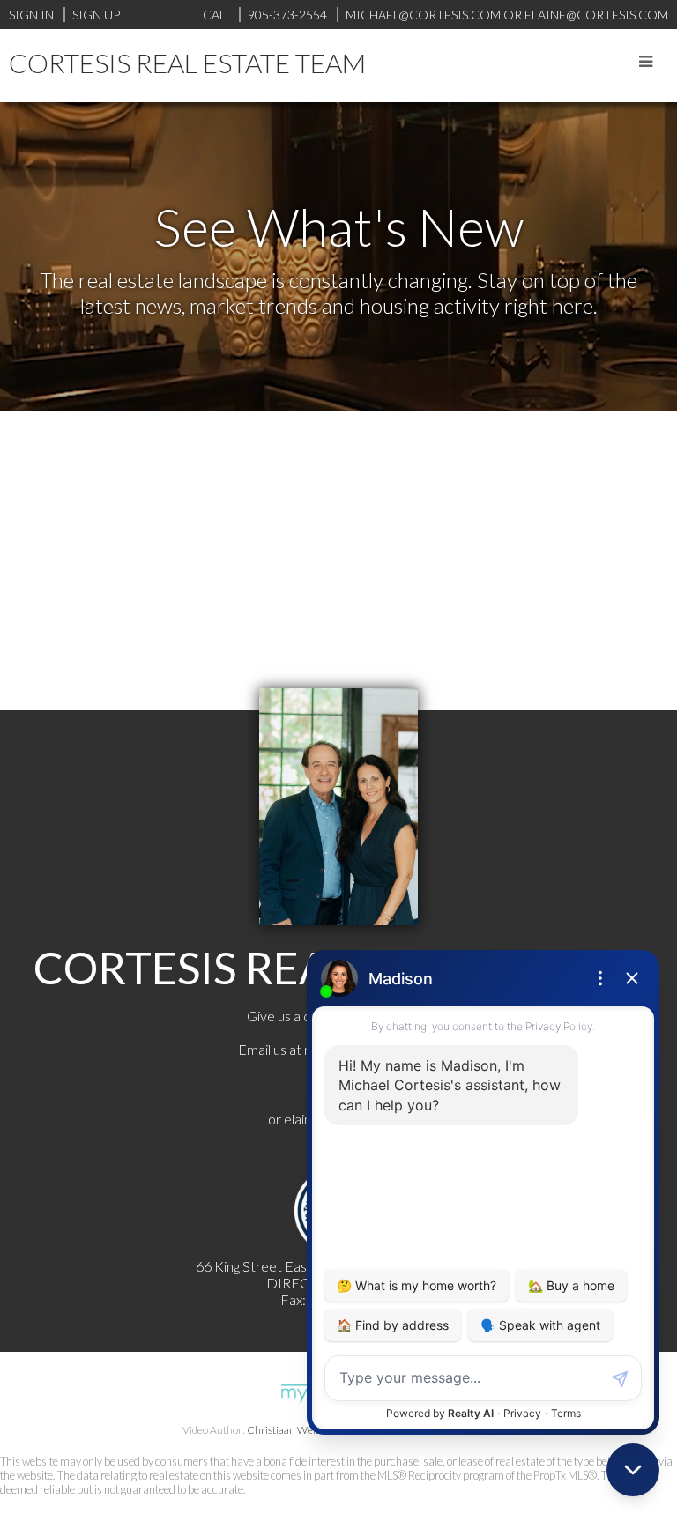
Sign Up (96, 14)
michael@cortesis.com (423, 14)
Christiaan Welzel (287, 1429)
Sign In (31, 14)
